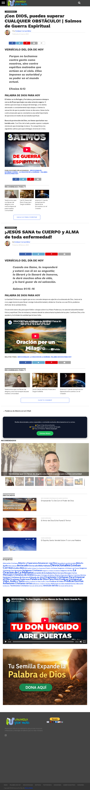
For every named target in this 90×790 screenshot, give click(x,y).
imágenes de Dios (66, 570)
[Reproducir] (6, 642)
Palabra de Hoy (15, 785)
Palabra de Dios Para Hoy (61, 357)
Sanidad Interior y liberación (74, 584)
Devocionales (35, 170)
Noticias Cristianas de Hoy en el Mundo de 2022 (23, 577)
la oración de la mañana (42, 573)
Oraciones (57, 785)
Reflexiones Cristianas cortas (17, 583)
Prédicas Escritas (74, 581)
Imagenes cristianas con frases (68, 568)
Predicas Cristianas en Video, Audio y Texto (37, 581)
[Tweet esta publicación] (19, 42)
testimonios (6, 585)
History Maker (29, 788)
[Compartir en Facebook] (12, 42)
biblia (74, 563)
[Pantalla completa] (84, 642)
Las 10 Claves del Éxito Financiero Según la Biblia (26, 202)
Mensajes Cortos (70, 573)
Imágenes (80, 785)
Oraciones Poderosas (20, 579)
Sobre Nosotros (69, 785)
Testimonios (47, 785)
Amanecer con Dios (47, 563)
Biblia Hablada (12, 566)
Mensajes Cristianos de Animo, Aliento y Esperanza (51, 575)
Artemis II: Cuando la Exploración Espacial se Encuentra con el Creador (41, 204)
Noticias (83, 575)
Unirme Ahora (45, 433)
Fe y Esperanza (41, 568)
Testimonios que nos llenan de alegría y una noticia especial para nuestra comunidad (17, 391)
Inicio (6, 785)
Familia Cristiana (31, 568)
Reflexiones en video (58, 584)
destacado (22, 565)
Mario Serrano (58, 573)
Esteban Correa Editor (23, 31)
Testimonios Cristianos (19, 586)
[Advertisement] (24, 758)
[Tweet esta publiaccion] (23, 179)
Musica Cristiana (74, 575)
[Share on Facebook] (25, 253)
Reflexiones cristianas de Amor (41, 583)
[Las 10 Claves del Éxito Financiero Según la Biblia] (27, 197)
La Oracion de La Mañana (29, 172)
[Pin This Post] (51, 253)
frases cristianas (51, 568)
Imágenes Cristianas (32, 570)
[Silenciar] (81, 642)
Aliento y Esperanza (28, 563)
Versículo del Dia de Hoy (36, 585)
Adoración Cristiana (10, 563)
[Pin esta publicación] (26, 42)
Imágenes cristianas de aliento (51, 570)
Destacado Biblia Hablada (39, 565)
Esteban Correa (11, 172)
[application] (45, 620)
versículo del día (50, 585)
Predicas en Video (57, 581)
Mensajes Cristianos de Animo (18, 574)
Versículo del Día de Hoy (65, 586)
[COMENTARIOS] (41, 42)
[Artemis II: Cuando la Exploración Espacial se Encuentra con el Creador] (42, 197)
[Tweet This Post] (38, 253)
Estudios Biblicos (19, 568)
